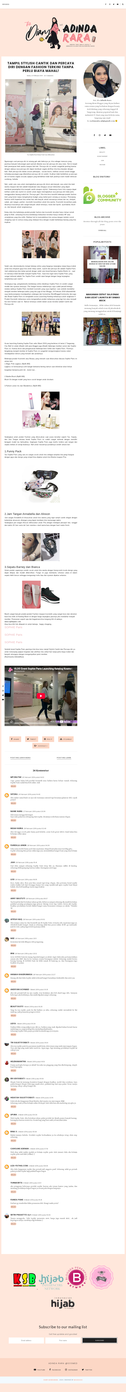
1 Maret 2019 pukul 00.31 (39, 989)
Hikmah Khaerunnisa (21, 974)
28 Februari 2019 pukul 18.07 (37, 899)
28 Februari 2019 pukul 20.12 (26, 954)
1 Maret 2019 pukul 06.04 (26, 1024)
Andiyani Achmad (19, 989)
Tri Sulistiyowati (19, 1042)
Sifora (14, 794)
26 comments (48, 75)
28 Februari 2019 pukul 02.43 (35, 828)
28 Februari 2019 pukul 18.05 (26, 879)
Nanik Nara (16, 811)
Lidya (13, 1023)
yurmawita (16, 1182)
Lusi (12, 879)
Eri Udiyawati (17, 1078)
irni (12, 953)
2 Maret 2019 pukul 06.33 (27, 1132)
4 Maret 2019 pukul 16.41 (33, 1200)
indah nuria (16, 828)
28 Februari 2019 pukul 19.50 (34, 919)
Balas (13, 786)
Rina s (13, 1131)
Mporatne (15, 777)
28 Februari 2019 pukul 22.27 (44, 975)
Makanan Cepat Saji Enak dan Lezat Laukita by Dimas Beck (102, 297)
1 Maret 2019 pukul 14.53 (36, 1062)
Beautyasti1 (16, 1006)
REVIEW (102, 164)
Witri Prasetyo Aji (20, 1215)
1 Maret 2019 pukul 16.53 (35, 1079)
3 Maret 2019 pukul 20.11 (32, 1183)
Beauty (102, 152)
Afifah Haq (16, 919)
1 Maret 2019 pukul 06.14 (39, 1043)
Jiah (12, 862)
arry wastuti (17, 898)
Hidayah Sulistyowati (22, 1097)
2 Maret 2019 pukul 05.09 (27, 1115)
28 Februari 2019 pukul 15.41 (26, 862)
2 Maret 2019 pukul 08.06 (38, 1166)
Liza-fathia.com (19, 1165)
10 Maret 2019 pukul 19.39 (40, 1215)
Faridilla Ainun (18, 845)
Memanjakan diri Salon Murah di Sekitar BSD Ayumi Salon (102, 264)
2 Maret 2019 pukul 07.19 (39, 1149)
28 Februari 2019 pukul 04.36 (38, 845)
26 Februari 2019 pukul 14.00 (33, 777)
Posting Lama (64, 758)
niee (12, 938)
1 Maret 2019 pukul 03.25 (33, 1007)
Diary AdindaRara (51, 1380)
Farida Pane (16, 1199)
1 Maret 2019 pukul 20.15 (44, 1098)
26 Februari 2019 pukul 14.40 (29, 794)
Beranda (5, 4)
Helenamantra (18, 1061)
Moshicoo (78, 1380)
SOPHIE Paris (13, 627)
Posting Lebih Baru (20, 758)
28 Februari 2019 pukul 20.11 (25, 938)
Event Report (102, 156)
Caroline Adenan (19, 1148)
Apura (13, 1114)
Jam (102, 160)
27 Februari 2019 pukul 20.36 (34, 811)
